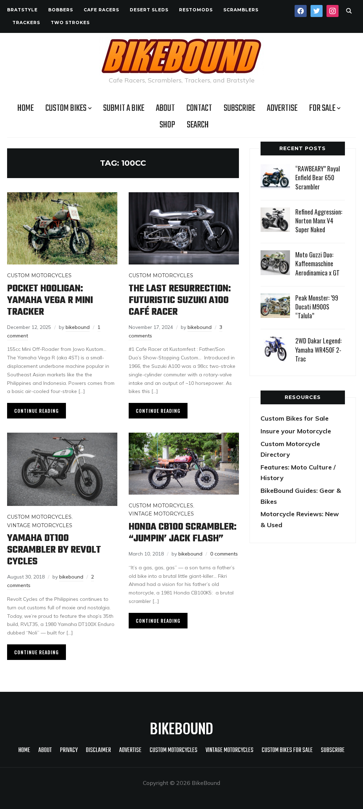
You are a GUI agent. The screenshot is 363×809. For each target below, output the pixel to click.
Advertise (282, 108)
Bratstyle (22, 9)
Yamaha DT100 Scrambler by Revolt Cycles (54, 550)
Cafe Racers (101, 9)
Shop (167, 125)
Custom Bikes (65, 108)
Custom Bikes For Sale (287, 750)
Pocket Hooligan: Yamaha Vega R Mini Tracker (50, 300)
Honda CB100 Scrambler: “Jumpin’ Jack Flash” (182, 532)
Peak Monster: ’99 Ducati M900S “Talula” (316, 306)
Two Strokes (70, 22)
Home (25, 108)
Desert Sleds (149, 9)
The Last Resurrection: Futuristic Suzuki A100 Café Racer (180, 300)
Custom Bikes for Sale (295, 418)
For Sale (322, 108)
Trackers (26, 22)
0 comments (224, 554)
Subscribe (239, 108)
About (165, 108)
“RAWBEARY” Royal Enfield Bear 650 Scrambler (317, 177)
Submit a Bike (123, 108)
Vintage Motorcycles (39, 525)
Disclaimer (98, 750)
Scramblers (240, 9)
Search (198, 125)
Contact (199, 108)
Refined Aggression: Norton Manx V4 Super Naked (318, 220)
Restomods (196, 9)
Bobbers (60, 9)
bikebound (78, 327)
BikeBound (181, 728)
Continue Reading (36, 410)
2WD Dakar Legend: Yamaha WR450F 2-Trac (318, 349)
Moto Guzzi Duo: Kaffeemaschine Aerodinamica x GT (317, 263)
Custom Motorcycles (39, 275)
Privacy (69, 750)
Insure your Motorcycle (296, 431)
